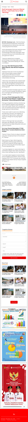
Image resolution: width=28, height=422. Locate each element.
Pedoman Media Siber (11, 420)
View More (14, 302)
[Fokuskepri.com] (14, 1)
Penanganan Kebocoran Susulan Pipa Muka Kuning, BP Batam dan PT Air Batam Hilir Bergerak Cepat (7, 200)
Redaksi (18, 418)
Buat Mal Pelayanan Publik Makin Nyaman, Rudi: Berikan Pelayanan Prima (13, 67)
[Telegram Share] (22, 15)
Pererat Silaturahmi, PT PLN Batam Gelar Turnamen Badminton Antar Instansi (13, 130)
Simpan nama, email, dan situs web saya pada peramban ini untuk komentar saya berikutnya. (13, 254)
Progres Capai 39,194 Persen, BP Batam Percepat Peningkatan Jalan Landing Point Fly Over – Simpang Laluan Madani (7, 223)
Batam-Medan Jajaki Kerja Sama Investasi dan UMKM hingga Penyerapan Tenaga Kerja (19, 211)
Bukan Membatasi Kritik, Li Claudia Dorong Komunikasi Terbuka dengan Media (20, 200)
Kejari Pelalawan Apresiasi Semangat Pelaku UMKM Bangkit (21, 183)
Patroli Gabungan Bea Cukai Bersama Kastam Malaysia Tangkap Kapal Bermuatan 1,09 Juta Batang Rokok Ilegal (13, 98)
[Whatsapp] (25, 15)
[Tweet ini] (20, 15)
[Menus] (2, 1)
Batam (3, 15)
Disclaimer (3, 420)
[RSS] (14, 178)
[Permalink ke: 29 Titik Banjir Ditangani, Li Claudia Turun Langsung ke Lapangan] (8, 206)
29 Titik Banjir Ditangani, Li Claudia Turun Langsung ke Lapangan (7, 211)
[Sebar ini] (17, 15)
